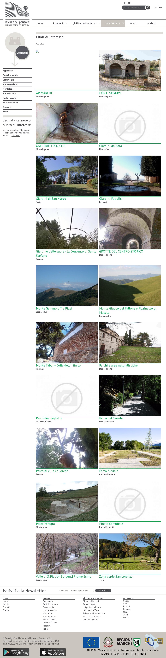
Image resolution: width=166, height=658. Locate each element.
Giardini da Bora (110, 146)
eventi (133, 23)
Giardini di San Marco (51, 198)
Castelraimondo (10, 75)
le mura (126, 609)
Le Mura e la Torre (91, 610)
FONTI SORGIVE (110, 93)
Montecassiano (10, 84)
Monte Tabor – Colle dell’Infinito (58, 365)
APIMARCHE (44, 93)
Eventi (5, 604)
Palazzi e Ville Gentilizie (94, 613)
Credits (6, 610)
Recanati (7, 107)
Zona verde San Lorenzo (116, 576)
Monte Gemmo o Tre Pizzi (54, 308)
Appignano (8, 70)
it (156, 7)
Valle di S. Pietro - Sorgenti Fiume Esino (63, 576)
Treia (5, 111)
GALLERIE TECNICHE (50, 146)
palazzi (126, 606)
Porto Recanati (10, 98)
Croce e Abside (90, 604)
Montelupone (9, 93)
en (160, 7)
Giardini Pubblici (111, 198)
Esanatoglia (8, 79)
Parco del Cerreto (111, 418)
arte (125, 603)
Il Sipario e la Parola (92, 607)
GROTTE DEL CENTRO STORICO (121, 251)
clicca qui (16, 135)
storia (126, 612)
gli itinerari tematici (84, 23)
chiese (126, 601)
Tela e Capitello (90, 619)
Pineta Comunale (111, 524)
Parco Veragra (45, 524)
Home (5, 601)
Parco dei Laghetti (49, 418)
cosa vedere (113, 23)
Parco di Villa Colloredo (52, 471)
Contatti (6, 607)
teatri (125, 614)
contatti (151, 23)
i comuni (58, 23)
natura (126, 617)
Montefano (8, 89)
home (40, 23)
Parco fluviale (108, 471)
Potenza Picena (10, 102)
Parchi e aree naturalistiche (118, 365)
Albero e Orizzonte (91, 601)
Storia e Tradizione (91, 616)
